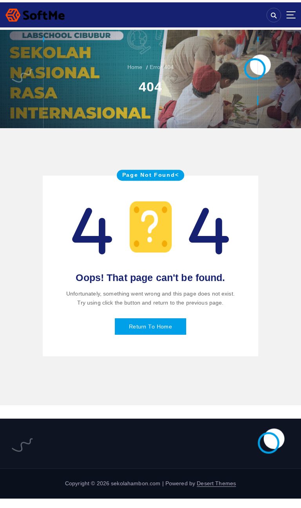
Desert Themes (216, 483)
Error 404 (162, 67)
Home (135, 67)
